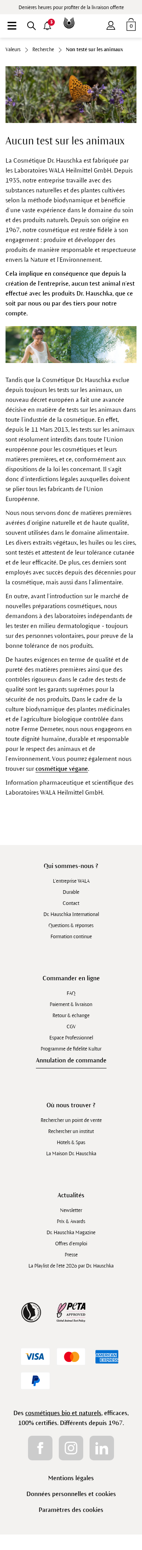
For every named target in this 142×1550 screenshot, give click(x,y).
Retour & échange (71, 1015)
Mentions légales (71, 1478)
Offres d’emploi (71, 1244)
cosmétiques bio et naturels (63, 1413)
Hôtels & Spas (71, 1142)
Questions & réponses (71, 925)
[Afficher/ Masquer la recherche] (31, 26)
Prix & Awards (71, 1221)
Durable (71, 892)
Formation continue (71, 936)
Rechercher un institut (71, 1131)
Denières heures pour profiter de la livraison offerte (71, 7)
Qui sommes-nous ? (71, 865)
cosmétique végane (62, 768)
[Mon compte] (111, 23)
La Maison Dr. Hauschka (71, 1153)
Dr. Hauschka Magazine (71, 1232)
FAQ (71, 993)
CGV (71, 1026)
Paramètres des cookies (71, 1509)
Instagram (71, 1448)
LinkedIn (102, 1448)
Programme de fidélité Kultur (71, 1049)
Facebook (40, 1448)
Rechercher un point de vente (71, 1120)
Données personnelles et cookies (71, 1493)
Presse (71, 1255)
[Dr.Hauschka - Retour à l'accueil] (71, 17)
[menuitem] (12, 26)
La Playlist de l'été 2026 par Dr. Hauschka (71, 1266)
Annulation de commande (71, 1060)
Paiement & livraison (71, 1004)
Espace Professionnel (71, 1038)
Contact (71, 903)
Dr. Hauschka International (71, 914)
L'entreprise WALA (71, 881)
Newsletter (71, 1210)
